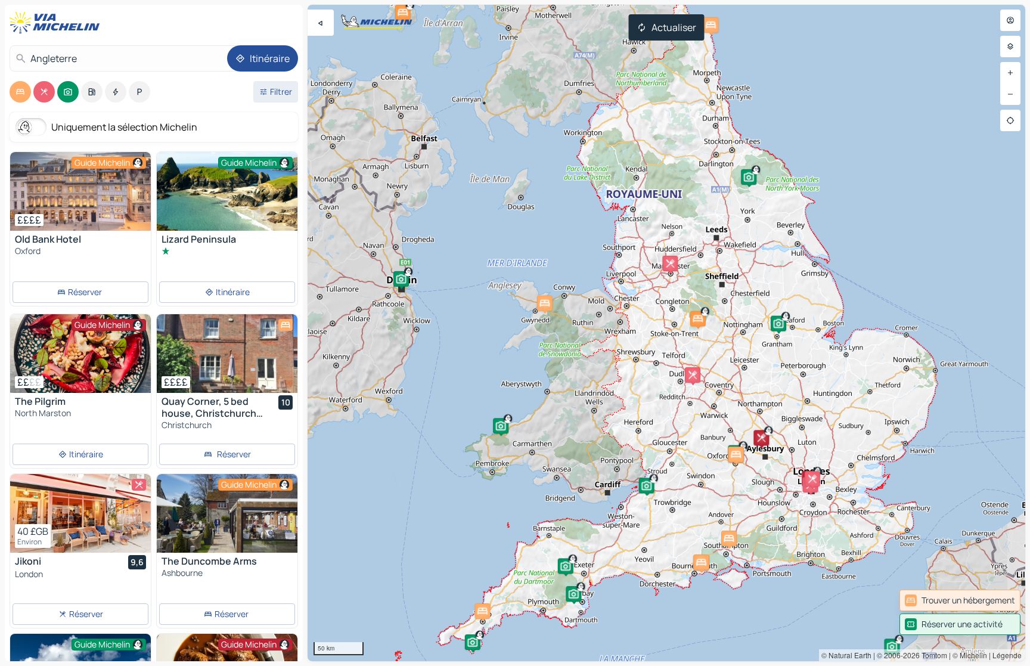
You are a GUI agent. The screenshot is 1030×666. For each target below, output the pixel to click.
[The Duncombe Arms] (227, 513)
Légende (1007, 655)
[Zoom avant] (1010, 72)
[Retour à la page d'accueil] (57, 23)
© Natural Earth (846, 655)
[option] (20, 92)
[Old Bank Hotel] (80, 191)
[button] (472, 642)
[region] (666, 333)
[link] (959, 600)
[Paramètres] (1010, 46)
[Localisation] (1010, 120)
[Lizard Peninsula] (227, 199)
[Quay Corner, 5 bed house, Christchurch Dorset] (227, 353)
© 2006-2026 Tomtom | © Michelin (932, 655)
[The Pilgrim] (80, 353)
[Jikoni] (80, 513)
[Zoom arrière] (1010, 94)
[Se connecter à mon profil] (1010, 20)
